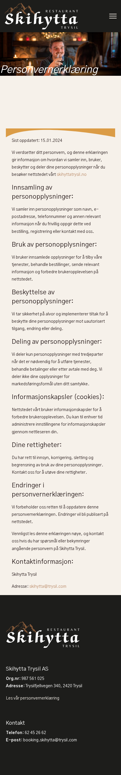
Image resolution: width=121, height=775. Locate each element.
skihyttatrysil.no (72, 175)
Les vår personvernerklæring (32, 698)
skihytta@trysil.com (47, 587)
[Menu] (113, 16)
